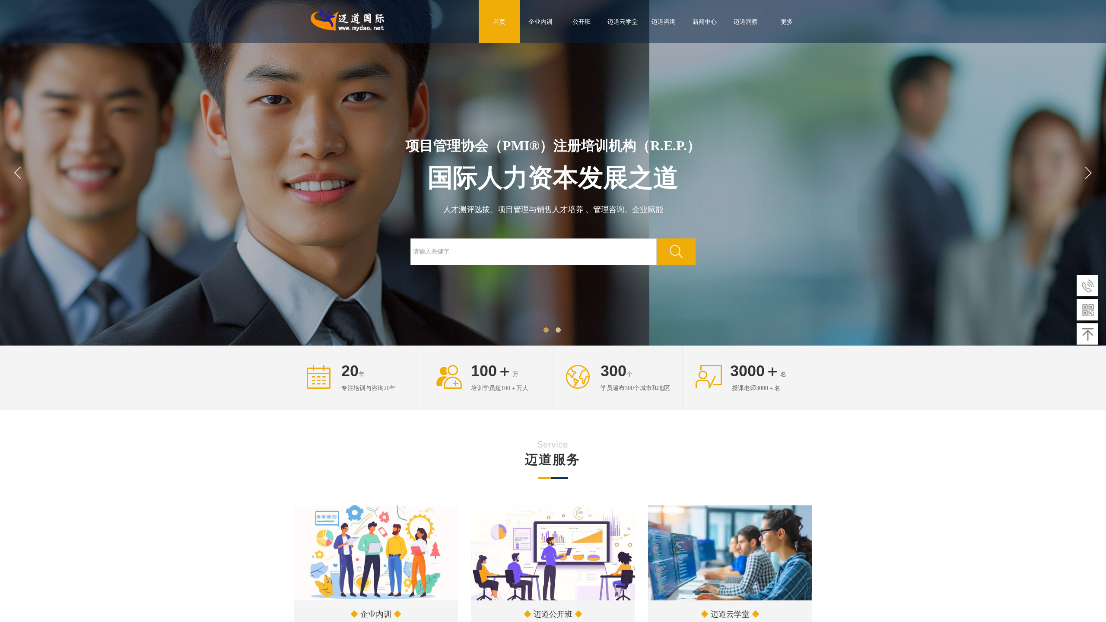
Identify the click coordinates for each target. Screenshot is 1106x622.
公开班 (581, 21)
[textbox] (533, 251)
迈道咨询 (664, 21)
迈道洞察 (746, 21)
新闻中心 (705, 21)
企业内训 (540, 21)
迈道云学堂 (622, 21)
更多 (787, 21)
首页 (499, 21)
